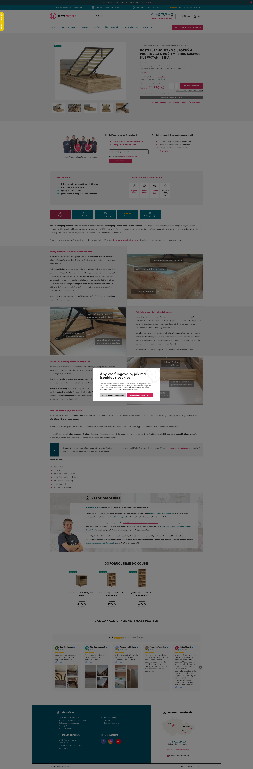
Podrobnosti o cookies (131, 389)
